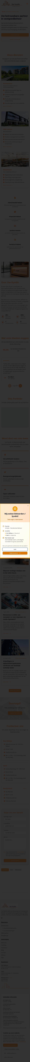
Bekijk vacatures (14, 553)
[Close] (28, 505)
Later (15, 549)
